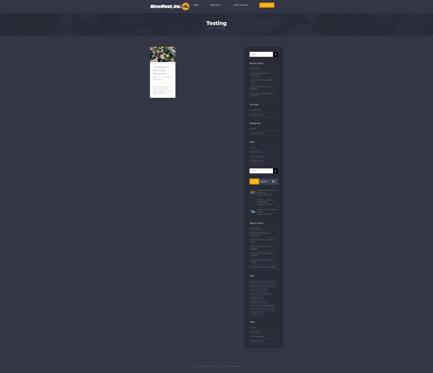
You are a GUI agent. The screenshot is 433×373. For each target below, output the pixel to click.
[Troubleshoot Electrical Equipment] (162, 54)
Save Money (269, 305)
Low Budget (265, 293)
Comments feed (258, 156)
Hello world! (256, 68)
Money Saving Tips (258, 301)
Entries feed (256, 152)
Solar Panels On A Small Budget (267, 210)
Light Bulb (263, 290)
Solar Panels (262, 309)
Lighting (254, 293)
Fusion (253, 290)
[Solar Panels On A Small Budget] (252, 211)
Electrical (262, 282)
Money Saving (256, 297)
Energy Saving (270, 286)
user (157, 77)
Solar (253, 309)
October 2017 (256, 114)
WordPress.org (257, 161)
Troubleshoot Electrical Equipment (163, 49)
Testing (254, 313)
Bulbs (253, 282)
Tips (261, 313)
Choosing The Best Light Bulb (263, 267)
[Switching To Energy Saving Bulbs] (252, 201)
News (160, 80)
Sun (271, 309)
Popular (254, 181)
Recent (263, 181)
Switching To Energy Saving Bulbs (265, 201)
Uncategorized (257, 133)
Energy (271, 282)
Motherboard (256, 305)
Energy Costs (256, 286)
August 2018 (256, 110)
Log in (253, 147)
